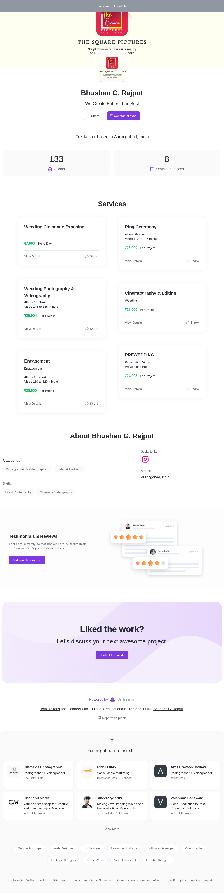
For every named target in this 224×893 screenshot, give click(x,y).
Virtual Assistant (125, 860)
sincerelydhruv (109, 798)
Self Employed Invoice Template (192, 880)
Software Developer (161, 848)
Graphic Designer (158, 860)
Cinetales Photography (43, 767)
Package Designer (63, 860)
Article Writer (95, 860)
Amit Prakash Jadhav (188, 767)
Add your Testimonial (26, 560)
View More (112, 829)
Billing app (59, 880)
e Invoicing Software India (28, 880)
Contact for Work (125, 115)
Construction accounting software (140, 880)
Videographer (194, 848)
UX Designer (92, 848)
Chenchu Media (37, 798)
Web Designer (63, 848)
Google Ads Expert (31, 848)
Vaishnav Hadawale (187, 798)
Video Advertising (69, 469)
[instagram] (146, 459)
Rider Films (106, 767)
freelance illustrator (124, 848)
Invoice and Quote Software (92, 880)
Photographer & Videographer (26, 469)
